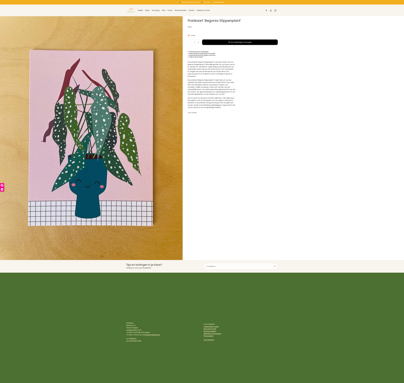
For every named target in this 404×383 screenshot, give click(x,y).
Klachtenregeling (210, 331)
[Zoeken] (266, 10)
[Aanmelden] (274, 266)
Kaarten (194, 113)
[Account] (270, 10)
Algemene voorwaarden (212, 334)
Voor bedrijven (209, 340)
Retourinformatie (210, 329)
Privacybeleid (208, 336)
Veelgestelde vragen (211, 327)
